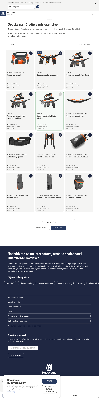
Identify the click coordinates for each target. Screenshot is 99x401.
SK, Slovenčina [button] (11, 14)
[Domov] (3, 13)
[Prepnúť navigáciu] (96, 13)
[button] (12, 289)
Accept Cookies (49, 381)
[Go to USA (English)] (37, 6)
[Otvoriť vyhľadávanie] (91, 13)
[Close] (58, 377)
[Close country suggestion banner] (95, 3)
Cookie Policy (11, 391)
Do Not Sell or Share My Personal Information (49, 389)
